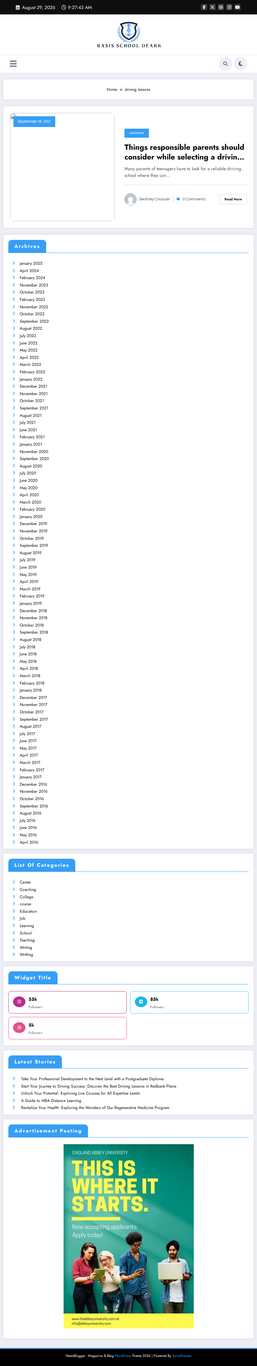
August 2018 (30, 640)
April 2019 (29, 582)
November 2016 (34, 791)
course (25, 904)
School (26, 933)
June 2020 (28, 480)
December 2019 (33, 524)
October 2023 (32, 292)
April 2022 (29, 357)
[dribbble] (221, 7)
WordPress (123, 1355)
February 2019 (32, 596)
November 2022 (34, 307)
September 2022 (34, 321)
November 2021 (34, 394)
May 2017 (28, 748)
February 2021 (32, 437)
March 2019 (30, 589)
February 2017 (32, 770)
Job (22, 918)
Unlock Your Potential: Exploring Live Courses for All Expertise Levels (80, 1093)
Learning (136, 133)
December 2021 (33, 386)
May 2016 (28, 835)
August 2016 (30, 813)
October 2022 (32, 314)
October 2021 (32, 401)
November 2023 (34, 285)
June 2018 (28, 654)
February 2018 (32, 683)
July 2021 (27, 422)
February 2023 (32, 300)
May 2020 (28, 488)
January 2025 (31, 263)
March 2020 (30, 502)
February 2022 (32, 372)
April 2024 (29, 271)
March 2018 (30, 676)
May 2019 (28, 575)
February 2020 (32, 509)
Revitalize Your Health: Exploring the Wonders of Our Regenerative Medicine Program (95, 1108)
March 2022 (30, 365)
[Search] (225, 64)
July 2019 (27, 560)
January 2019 (31, 603)
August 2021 (30, 415)
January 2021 (31, 444)
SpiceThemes (181, 1355)
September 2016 (34, 806)
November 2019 (34, 531)
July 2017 (27, 734)
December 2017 (33, 698)
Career (25, 882)
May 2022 (28, 350)
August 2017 (30, 726)
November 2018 (34, 618)
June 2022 (28, 343)
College (26, 897)
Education (28, 911)
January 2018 (31, 690)
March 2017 (30, 763)
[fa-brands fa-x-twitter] (212, 7)
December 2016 (33, 784)
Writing (26, 948)
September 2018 (34, 632)
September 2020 (34, 459)
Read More (233, 199)
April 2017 (29, 755)
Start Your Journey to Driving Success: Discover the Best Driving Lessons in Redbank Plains (98, 1086)
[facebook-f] (204, 7)
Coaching (28, 890)
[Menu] (13, 64)
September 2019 (34, 545)
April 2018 (29, 668)
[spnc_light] (240, 63)
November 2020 (34, 452)
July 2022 (28, 336)
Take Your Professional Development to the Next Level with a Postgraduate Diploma (92, 1079)
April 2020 (29, 495)
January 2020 (31, 517)
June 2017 (28, 741)
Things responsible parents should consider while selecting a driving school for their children (184, 152)
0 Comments (194, 199)
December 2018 (33, 611)
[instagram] (229, 7)
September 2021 (34, 408)
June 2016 (28, 828)
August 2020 (31, 466)
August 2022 (31, 328)
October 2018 (32, 625)
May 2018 (28, 661)
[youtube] (238, 7)
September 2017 (34, 719)
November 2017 (33, 705)
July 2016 (27, 821)
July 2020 (28, 473)
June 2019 (28, 567)
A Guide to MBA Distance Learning (51, 1101)
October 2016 (32, 799)
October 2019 (32, 538)
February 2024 (32, 278)
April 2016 (29, 842)
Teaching (27, 940)
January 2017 (30, 777)
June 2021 (28, 430)
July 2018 (27, 647)
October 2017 (32, 712)
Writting (26, 955)
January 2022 (31, 379)
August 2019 (30, 553)
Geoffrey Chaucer (154, 199)
